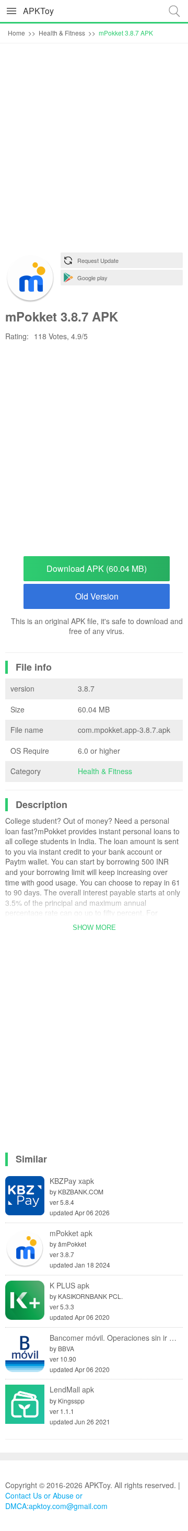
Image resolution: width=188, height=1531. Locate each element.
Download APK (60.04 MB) (96, 568)
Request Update (98, 260)
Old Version (97, 596)
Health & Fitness (105, 771)
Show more (94, 927)
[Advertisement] (94, 150)
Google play (92, 277)
